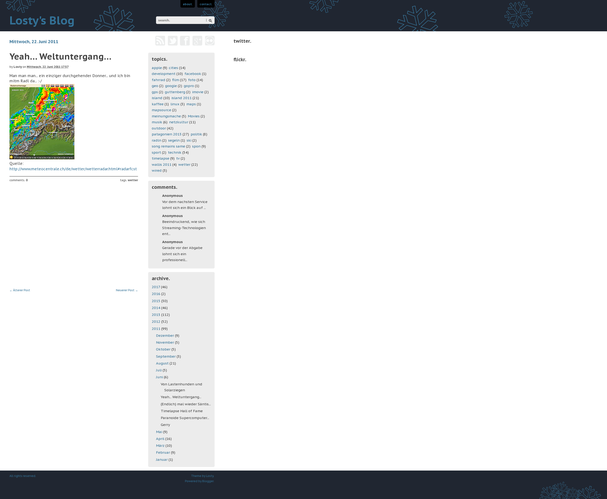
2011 (156, 328)
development (163, 73)
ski (189, 140)
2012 (156, 321)
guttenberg (175, 92)
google (171, 85)
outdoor (159, 128)
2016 (156, 293)
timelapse (160, 158)
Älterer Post (19, 290)
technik (174, 152)
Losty (18, 67)
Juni (160, 377)
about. (188, 4)
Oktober (163, 349)
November (165, 342)
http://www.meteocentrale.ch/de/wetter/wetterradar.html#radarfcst (73, 168)
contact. (206, 4)
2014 (156, 307)
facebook (192, 73)
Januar (162, 459)
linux (174, 104)
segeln (174, 140)
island (157, 98)
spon (196, 146)
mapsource (161, 110)
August (163, 363)
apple (157, 67)
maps (191, 104)
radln (156, 140)
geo (155, 85)
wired (157, 170)
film (175, 80)
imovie (197, 92)
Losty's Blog (41, 20)
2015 (156, 301)
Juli (159, 370)
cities (173, 67)
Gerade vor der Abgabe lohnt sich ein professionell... (182, 253)
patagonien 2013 (167, 134)
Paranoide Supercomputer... (185, 418)
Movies (194, 116)
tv (178, 158)
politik (196, 134)
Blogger (207, 481)
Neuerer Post (127, 290)
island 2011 (181, 98)
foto (192, 80)
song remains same (168, 146)
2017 (156, 287)
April (160, 438)
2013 (156, 314)
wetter (133, 180)
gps (155, 92)
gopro (189, 85)
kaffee (158, 104)
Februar (163, 452)
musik (157, 122)
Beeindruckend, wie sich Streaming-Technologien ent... (184, 227)
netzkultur (178, 122)
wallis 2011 (161, 164)
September (166, 356)
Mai (159, 432)
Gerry (165, 424)
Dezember (165, 335)
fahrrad (158, 80)
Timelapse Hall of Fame (182, 411)
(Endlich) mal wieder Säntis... (186, 404)
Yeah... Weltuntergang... (181, 397)
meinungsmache (166, 116)
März (161, 445)
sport (156, 152)
